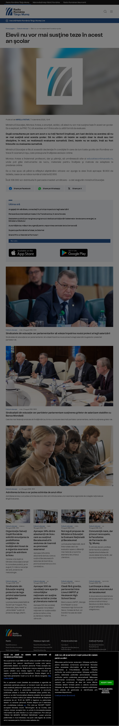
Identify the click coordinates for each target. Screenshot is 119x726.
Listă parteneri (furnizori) (65, 695)
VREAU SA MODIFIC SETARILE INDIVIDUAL (106, 690)
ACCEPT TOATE (106, 683)
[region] (59, 688)
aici (25, 705)
